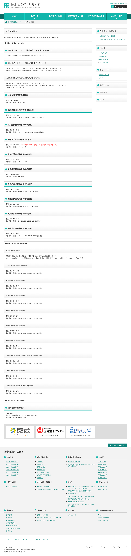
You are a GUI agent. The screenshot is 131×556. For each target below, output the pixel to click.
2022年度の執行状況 (12, 472)
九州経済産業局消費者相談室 (20, 214)
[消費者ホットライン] (80, 432)
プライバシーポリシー (13, 539)
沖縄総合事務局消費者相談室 (20, 228)
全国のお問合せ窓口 (12, 486)
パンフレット (103, 78)
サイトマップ (27, 539)
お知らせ (71, 510)
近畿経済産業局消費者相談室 (20, 169)
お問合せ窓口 (116, 16)
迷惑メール (104, 85)
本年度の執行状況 (12, 462)
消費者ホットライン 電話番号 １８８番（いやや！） (30, 50)
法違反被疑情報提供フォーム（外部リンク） (112, 40)
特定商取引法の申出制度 (107, 36)
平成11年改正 (102, 478)
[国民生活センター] (50, 432)
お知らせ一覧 (72, 515)
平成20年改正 (102, 472)
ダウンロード (105, 70)
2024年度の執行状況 (12, 467)
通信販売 (40, 464)
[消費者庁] (20, 432)
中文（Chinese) (103, 520)
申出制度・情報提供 (108, 31)
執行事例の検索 (55, 16)
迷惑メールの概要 (42, 515)
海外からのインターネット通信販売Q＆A (81, 496)
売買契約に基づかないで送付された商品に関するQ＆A (81, 505)
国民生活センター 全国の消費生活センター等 (27, 63)
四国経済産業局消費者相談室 (20, 199)
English (100, 515)
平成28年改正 (103, 59)
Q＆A (102, 100)
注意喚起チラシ (104, 75)
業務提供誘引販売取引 (44, 475)
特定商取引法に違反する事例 (46, 520)
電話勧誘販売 (41, 467)
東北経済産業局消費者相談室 (20, 125)
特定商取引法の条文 (96, 16)
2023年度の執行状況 (12, 470)
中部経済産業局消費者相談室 (20, 154)
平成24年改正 (103, 62)
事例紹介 (103, 92)
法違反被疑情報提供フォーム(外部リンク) (50, 489)
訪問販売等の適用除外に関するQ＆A (79, 491)
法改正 (102, 48)
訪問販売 (40, 462)
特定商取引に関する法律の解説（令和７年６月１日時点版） (81, 465)
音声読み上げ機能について (119, 3)
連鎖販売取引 (41, 470)
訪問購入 (40, 478)
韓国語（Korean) (103, 517)
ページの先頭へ (118, 445)
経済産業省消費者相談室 (18, 95)
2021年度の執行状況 (12, 475)
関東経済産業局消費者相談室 (20, 140)
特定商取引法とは (75, 16)
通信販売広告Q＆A (74, 493)
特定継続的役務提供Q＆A (76, 501)
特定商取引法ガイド (14, 22)
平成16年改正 (102, 475)
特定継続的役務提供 (43, 472)
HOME (14, 16)
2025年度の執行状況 (12, 464)
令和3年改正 (103, 53)
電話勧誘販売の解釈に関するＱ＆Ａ (79, 499)
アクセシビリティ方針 (41, 539)
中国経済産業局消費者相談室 (20, 184)
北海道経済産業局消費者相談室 (21, 110)
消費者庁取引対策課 (16, 408)
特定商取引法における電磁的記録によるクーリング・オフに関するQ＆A (81, 487)
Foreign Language (120, 7)
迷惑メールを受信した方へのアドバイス (50, 517)
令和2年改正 (103, 56)
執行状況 (34, 16)
